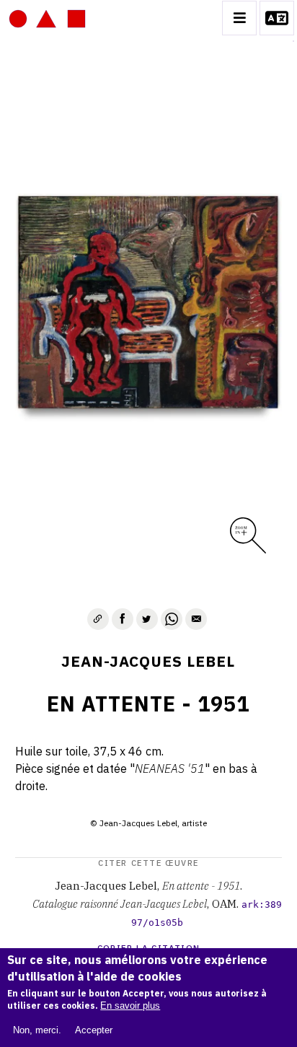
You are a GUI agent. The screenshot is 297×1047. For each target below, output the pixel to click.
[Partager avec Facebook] (122, 619)
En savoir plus (130, 1005)
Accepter (93, 1030)
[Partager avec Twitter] (147, 619)
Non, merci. (37, 1030)
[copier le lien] (98, 619)
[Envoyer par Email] (196, 619)
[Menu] (239, 18)
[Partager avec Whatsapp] (171, 619)
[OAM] (47, 18)
